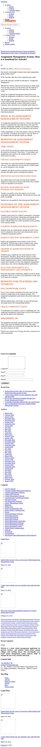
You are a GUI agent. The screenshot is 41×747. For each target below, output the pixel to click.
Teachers (11, 14)
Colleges (11, 8)
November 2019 (10, 463)
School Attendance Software (14, 514)
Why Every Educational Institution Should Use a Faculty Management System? (20, 399)
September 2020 (10, 445)
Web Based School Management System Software (20, 535)
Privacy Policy (9, 687)
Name (3, 372)
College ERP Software (12, 494)
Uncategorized (9, 533)
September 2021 (10, 424)
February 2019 (9, 479)
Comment (4, 369)
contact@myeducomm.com (9, 665)
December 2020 (10, 440)
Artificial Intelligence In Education (10, 619)
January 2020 (9, 459)
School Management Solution (14, 524)
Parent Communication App (13, 508)
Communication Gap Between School (17, 498)
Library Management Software (9, 628)
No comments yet (25, 69)
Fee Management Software (13, 501)
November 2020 (10, 442)
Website (3, 379)
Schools (11, 7)
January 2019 (9, 481)
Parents (11, 16)
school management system (13, 526)
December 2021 (10, 418)
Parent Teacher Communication (15, 510)
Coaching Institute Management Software (18, 491)
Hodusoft (4, 745)
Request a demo (10, 21)
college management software (26, 624)
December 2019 (10, 461)
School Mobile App (11, 635)
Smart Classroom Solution (24, 637)
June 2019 (8, 472)
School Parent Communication (14, 528)
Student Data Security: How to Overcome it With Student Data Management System (20, 392)
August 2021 (9, 426)
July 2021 (8, 427)
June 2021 (8, 429)
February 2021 (9, 436)
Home (7, 678)
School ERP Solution (11, 519)
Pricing (7, 19)
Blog (6, 685)
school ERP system (29, 630)
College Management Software (14, 496)
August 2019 (9, 468)
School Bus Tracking (11, 516)
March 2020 (8, 456)
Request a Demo (10, 681)
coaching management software (15, 492)
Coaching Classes (14, 10)
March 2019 (8, 477)
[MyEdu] (4, 1)
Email (3, 376)
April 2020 (8, 454)
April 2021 (8, 433)
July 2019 (8, 470)
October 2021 (9, 422)
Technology (8, 532)
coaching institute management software (26, 623)
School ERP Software (12, 517)
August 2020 (9, 447)
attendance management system (28, 619)
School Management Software (14, 523)
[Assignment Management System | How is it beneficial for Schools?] (1, 65)
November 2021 (10, 420)
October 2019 (9, 465)
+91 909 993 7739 (6, 663)
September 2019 (10, 467)
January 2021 (9, 438)
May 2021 (8, 431)
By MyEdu (15, 69)
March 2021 (8, 434)
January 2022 (9, 417)
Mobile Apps (9, 507)
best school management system (25, 621)
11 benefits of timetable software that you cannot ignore (22, 402)
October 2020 (9, 443)
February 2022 (9, 415)
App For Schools (10, 489)
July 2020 (8, 449)
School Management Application (15, 521)
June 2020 (8, 451)
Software (7, 530)
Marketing (8, 505)
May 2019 (8, 474)
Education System (10, 499)
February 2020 (9, 458)
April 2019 (8, 476)
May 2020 (8, 452)
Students (11, 17)
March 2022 (8, 413)
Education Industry (17, 626)
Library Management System (14, 503)
